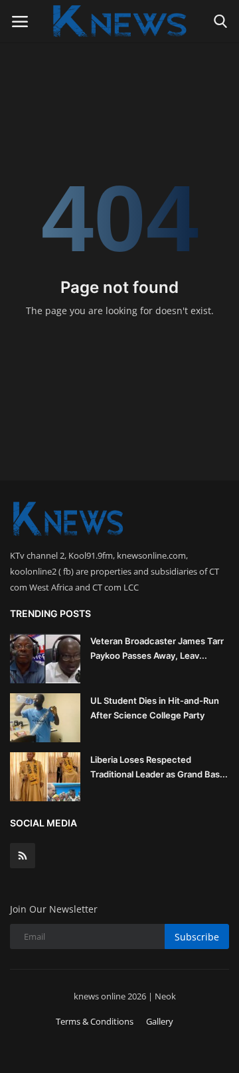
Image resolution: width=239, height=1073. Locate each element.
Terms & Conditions (94, 1021)
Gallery (159, 1021)
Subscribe (197, 937)
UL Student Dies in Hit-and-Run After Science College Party (154, 707)
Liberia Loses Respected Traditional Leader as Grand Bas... (159, 766)
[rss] (22, 855)
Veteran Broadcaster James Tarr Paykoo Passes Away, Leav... (157, 648)
